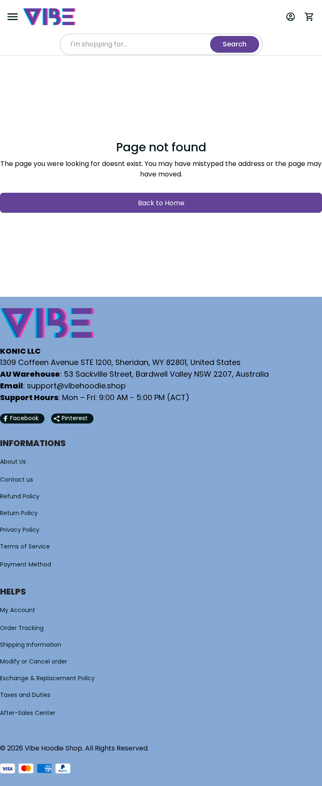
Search (235, 44)
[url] (76, 386)
